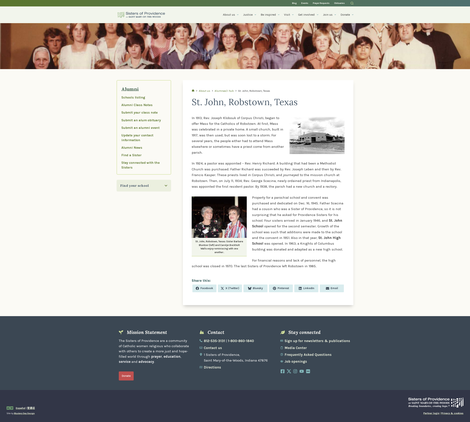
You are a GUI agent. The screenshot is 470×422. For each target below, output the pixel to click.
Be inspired (268, 14)
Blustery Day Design (24, 413)
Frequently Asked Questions (308, 355)
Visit (287, 14)
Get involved (306, 14)
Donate (345, 14)
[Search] (352, 3)
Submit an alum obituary (141, 120)
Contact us (213, 348)
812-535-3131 (214, 341)
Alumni (130, 89)
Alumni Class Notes (137, 105)
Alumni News (131, 148)
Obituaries (339, 3)
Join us (327, 14)
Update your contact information (137, 137)
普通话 (31, 408)
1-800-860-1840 (241, 341)
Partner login (431, 413)
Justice (248, 14)
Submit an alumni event (140, 128)
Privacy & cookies (452, 413)
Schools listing (133, 97)
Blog (294, 3)
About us (229, 14)
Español (20, 408)
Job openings (296, 362)
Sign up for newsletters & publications (317, 341)
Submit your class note (139, 112)
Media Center (296, 348)
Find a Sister (131, 155)
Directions (212, 367)
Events (304, 3)
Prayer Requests (321, 3)
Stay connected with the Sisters (140, 165)
